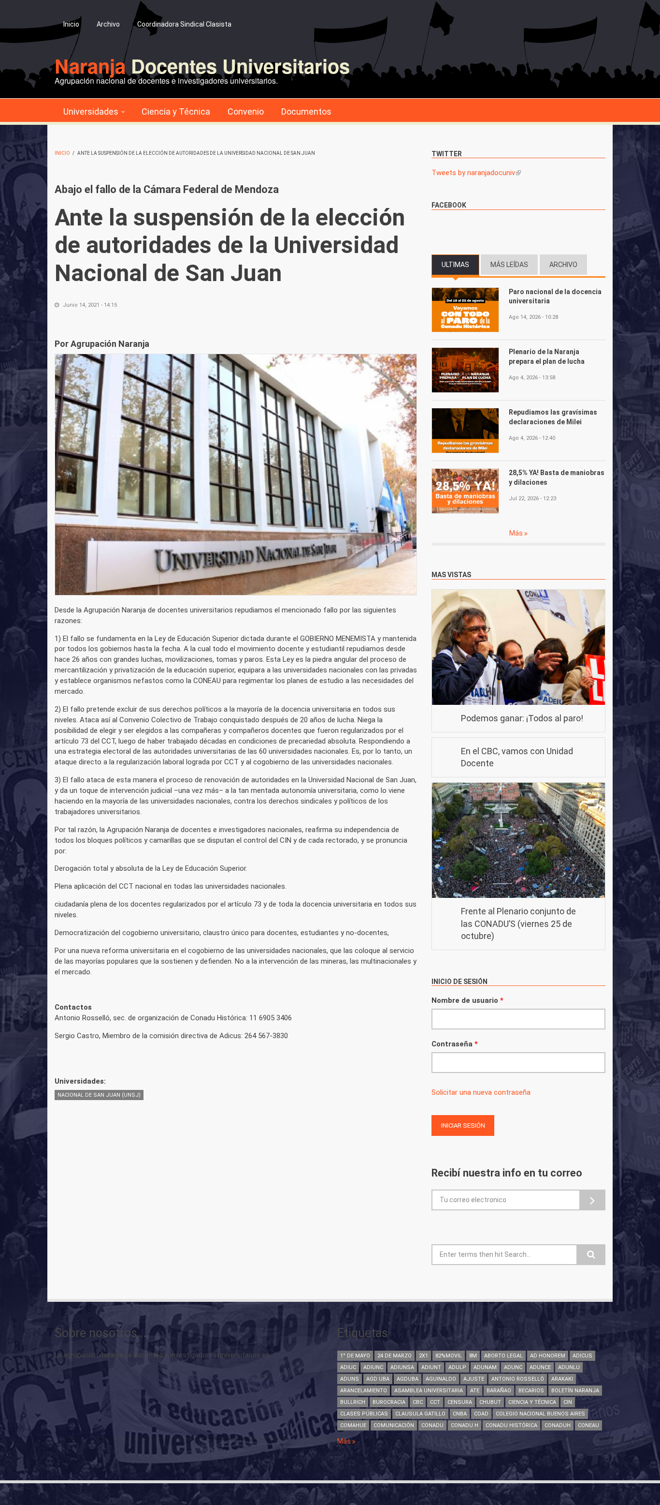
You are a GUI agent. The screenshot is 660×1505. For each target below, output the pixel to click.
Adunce (540, 1367)
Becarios (531, 1390)
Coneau (588, 1425)
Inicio (71, 24)
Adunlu (569, 1367)
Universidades (90, 111)
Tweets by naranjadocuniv (476, 172)
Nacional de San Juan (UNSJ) (99, 1095)
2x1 (423, 1356)
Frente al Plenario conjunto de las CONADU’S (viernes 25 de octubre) (518, 923)
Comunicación (393, 1425)
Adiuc (348, 1367)
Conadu (432, 1425)
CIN (567, 1402)
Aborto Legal (503, 1356)
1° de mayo (355, 1356)
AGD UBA (377, 1379)
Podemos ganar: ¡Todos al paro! (522, 718)
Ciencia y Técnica (176, 111)
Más (516, 533)
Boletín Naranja (575, 1390)
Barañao (499, 1390)
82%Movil (448, 1356)
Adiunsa (402, 1367)
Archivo (108, 24)
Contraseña (454, 1044)
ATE (474, 1390)
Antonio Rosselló (517, 1379)
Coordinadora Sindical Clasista (184, 24)
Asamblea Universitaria (428, 1390)
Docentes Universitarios (202, 65)
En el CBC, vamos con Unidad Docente (517, 757)
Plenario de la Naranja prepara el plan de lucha (547, 356)
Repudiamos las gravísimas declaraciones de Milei (553, 417)
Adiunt (431, 1367)
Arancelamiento (363, 1390)
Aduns (349, 1379)
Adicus (582, 1356)
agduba (407, 1379)
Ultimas (460, 264)
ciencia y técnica (532, 1402)
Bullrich (352, 1402)
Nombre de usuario (467, 1000)
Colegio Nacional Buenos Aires (540, 1414)
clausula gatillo (420, 1414)
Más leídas (509, 264)
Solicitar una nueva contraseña (481, 1092)
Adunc (513, 1367)
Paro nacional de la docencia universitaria (555, 296)
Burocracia (389, 1402)
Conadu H (464, 1425)
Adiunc (373, 1367)
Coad (481, 1414)
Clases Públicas (364, 1414)
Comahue (353, 1425)
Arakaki (562, 1379)
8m (473, 1356)
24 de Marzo (394, 1356)
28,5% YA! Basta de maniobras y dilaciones (556, 477)
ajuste (473, 1379)
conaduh (558, 1425)
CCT (435, 1402)
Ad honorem (547, 1356)
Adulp (457, 1367)
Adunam (485, 1367)
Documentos (306, 111)
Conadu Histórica (511, 1425)
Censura (459, 1402)
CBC (418, 1402)
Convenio (246, 111)
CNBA (460, 1414)
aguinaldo (441, 1379)
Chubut (490, 1402)
